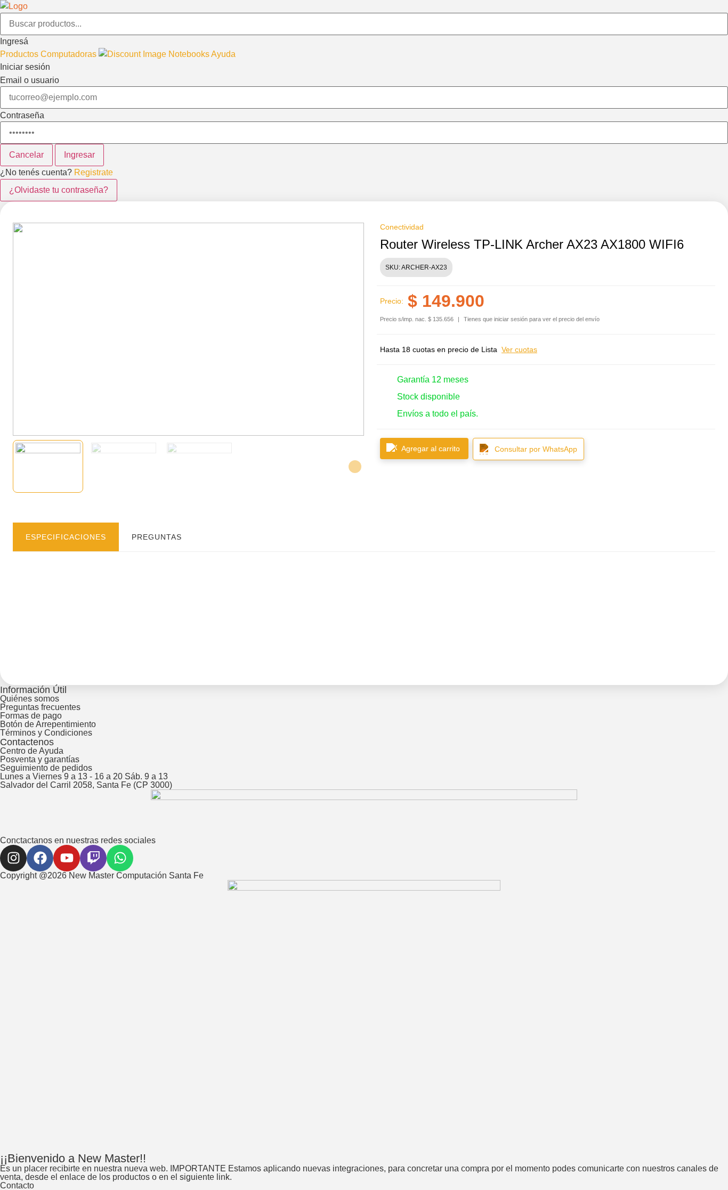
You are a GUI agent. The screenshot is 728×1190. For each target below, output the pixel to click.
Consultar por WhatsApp (536, 449)
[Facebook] (40, 858)
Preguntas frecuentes (40, 707)
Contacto (17, 1185)
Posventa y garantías (39, 759)
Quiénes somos (29, 698)
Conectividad (402, 227)
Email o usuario (29, 80)
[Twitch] (93, 858)
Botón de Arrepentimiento (48, 724)
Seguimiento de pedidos (46, 767)
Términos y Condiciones (46, 732)
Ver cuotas (519, 349)
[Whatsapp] (120, 858)
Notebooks (189, 54)
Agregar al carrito (430, 448)
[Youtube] (66, 858)
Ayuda (223, 54)
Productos (20, 54)
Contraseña (22, 115)
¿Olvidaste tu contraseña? (58, 189)
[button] (364, 41)
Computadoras (70, 54)
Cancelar (26, 154)
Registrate (93, 172)
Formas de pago (31, 715)
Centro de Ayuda (31, 750)
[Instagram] (13, 858)
